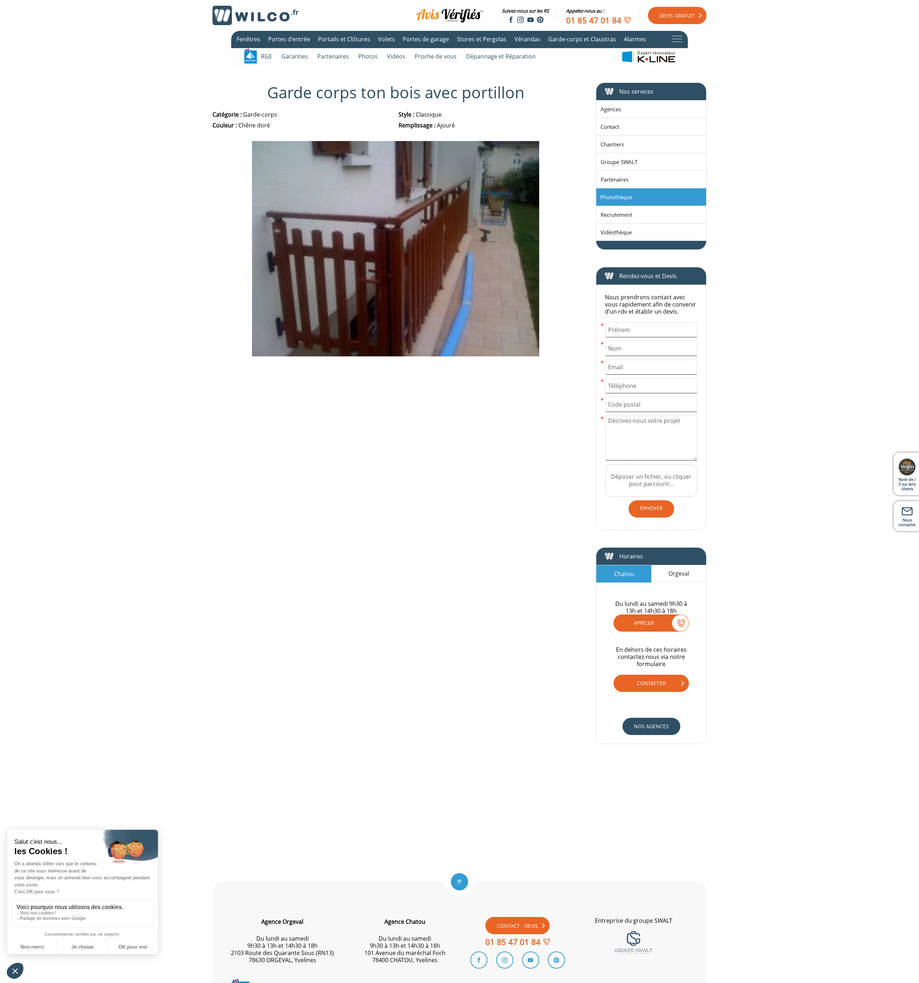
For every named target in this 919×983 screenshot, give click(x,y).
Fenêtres (248, 39)
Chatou (624, 574)
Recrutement (616, 214)
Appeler (644, 622)
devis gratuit (677, 15)
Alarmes (635, 39)
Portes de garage (426, 39)
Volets (386, 39)
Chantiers (612, 144)
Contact (610, 126)
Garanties (294, 56)
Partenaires (333, 56)
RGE (266, 56)
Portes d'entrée (289, 39)
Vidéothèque (616, 232)
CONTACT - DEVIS (517, 925)
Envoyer (651, 508)
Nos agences (651, 726)
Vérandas (527, 39)
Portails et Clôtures (344, 39)
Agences (611, 109)
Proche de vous (436, 56)
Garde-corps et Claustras (582, 39)
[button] (459, 881)
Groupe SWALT (619, 161)
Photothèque (616, 197)
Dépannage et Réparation (501, 56)
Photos (368, 56)
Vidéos (396, 56)
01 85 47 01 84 (593, 20)
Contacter (651, 683)
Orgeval (678, 573)
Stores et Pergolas (482, 39)
